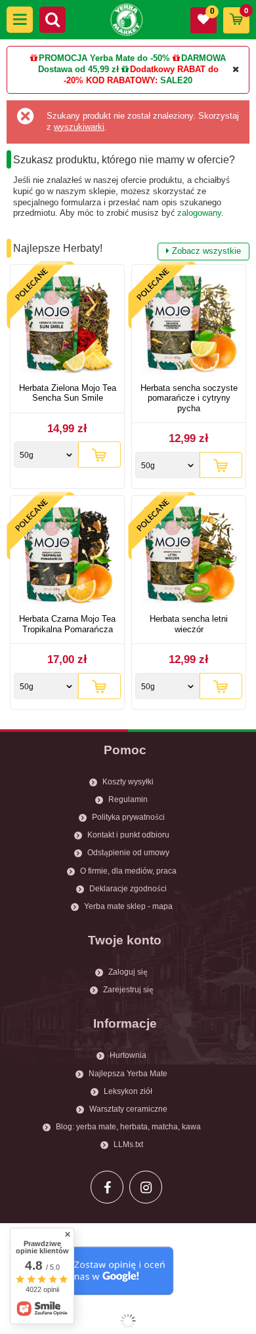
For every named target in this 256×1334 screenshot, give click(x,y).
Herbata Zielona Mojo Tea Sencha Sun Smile (67, 393)
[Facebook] (107, 1187)
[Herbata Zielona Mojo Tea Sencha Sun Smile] (67, 325)
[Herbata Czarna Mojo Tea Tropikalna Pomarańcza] (67, 556)
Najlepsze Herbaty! (127, 249)
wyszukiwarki (79, 127)
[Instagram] (145, 1187)
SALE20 (176, 80)
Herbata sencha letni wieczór (189, 624)
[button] (20, 20)
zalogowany (199, 213)
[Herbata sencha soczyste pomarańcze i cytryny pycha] (188, 325)
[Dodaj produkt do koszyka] (99, 454)
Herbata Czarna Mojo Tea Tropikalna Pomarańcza (67, 624)
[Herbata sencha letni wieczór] (188, 556)
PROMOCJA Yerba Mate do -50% (104, 58)
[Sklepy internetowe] (128, 1320)
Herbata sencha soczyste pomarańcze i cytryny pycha (189, 398)
